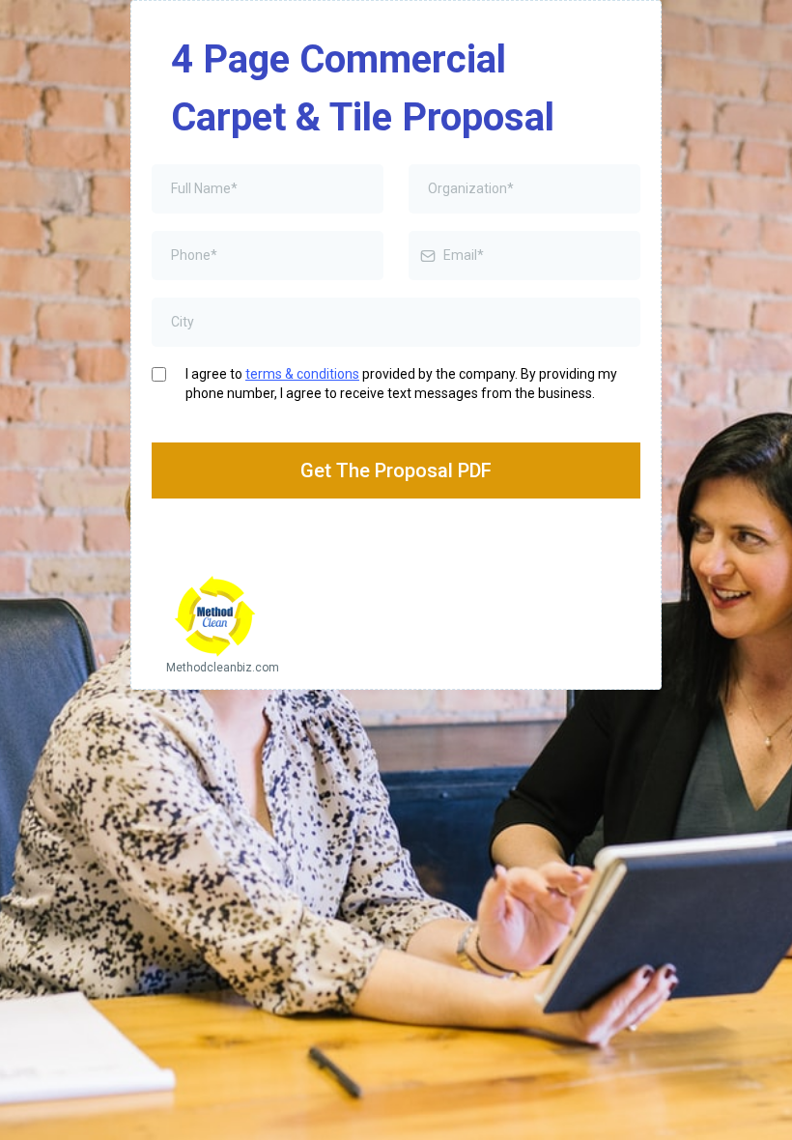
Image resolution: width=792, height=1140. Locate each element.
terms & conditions (302, 374)
